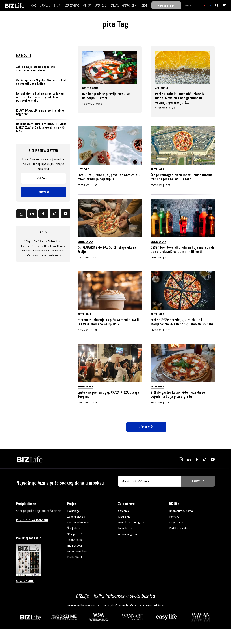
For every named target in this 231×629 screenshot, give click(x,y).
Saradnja (123, 511)
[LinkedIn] (32, 214)
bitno (42, 241)
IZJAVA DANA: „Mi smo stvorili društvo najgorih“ (40, 112)
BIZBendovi (74, 545)
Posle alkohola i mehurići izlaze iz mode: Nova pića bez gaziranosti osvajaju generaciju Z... (179, 98)
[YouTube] (65, 214)
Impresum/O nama (181, 511)
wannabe (40, 255)
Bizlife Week (74, 557)
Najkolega (73, 511)
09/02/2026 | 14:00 (87, 257)
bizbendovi (54, 241)
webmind (54, 255)
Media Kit (124, 516)
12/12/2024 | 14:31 (87, 402)
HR (45, 246)
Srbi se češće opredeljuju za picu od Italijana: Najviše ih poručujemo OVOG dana (182, 322)
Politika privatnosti (180, 528)
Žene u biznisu (76, 516)
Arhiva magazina (128, 534)
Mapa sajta (176, 522)
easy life (26, 246)
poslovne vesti (41, 250)
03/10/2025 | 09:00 (160, 257)
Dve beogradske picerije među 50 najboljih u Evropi (106, 96)
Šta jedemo (74, 528)
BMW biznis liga (77, 551)
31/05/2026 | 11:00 (165, 108)
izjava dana (56, 246)
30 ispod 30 (30, 241)
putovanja (58, 250)
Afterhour (162, 88)
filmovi (37, 246)
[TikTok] (54, 214)
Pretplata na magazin (131, 522)
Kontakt (174, 516)
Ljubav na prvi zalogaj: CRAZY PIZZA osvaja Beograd (108, 394)
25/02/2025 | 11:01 (87, 330)
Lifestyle (83, 169)
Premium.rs (92, 605)
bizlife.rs (131, 605)
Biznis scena (85, 241)
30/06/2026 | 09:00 (92, 104)
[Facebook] (43, 214)
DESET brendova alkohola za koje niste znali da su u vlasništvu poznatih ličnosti (182, 249)
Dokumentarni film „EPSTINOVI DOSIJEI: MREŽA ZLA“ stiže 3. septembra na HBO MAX (41, 127)
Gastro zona (90, 88)
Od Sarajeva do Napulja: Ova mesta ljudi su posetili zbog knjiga (41, 82)
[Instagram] (21, 214)
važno (28, 255)
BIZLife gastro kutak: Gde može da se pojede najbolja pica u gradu (178, 394)
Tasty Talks (74, 539)
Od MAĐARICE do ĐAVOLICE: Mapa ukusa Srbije (107, 249)
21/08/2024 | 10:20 (160, 402)
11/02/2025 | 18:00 (160, 330)
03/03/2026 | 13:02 (160, 185)
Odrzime (25, 250)
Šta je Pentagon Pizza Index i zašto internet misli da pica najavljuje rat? (182, 177)
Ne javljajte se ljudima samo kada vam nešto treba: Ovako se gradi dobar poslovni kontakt (40, 96)
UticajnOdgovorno (78, 522)
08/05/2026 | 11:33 (87, 185)
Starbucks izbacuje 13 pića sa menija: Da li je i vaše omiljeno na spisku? (108, 322)
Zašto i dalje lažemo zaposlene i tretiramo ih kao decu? (36, 68)
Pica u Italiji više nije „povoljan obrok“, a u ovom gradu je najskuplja (109, 177)
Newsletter (125, 528)
